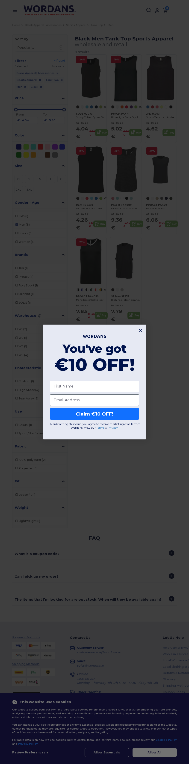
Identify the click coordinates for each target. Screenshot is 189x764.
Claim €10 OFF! (94, 414)
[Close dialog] (140, 330)
